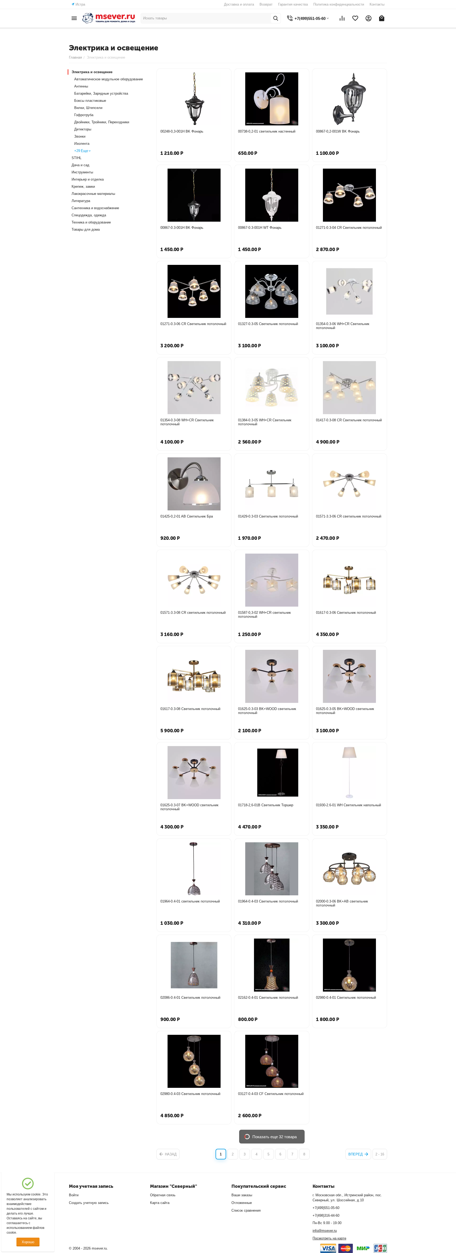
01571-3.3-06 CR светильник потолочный (348, 516)
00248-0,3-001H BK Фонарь (181, 131)
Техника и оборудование (91, 222)
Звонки (79, 136)
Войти (73, 1195)
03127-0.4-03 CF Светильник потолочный (271, 1094)
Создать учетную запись (89, 1203)
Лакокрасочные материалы (93, 194)
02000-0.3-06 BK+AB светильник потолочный (342, 903)
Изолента (81, 144)
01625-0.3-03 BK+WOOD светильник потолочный (267, 711)
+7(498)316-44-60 (326, 1215)
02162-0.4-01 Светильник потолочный (268, 998)
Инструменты (82, 172)
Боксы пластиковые (90, 101)
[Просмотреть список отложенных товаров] (355, 18)
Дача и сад (80, 165)
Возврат (266, 4)
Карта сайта (159, 1203)
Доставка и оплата (239, 4)
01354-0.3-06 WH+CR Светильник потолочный (342, 326)
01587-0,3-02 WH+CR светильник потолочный (264, 615)
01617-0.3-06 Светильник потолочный (346, 613)
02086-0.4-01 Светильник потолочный (190, 998)
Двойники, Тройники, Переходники (101, 122)
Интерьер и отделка (88, 179)
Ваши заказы (241, 1195)
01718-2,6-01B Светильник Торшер (265, 805)
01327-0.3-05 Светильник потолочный (268, 324)
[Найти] (275, 18)
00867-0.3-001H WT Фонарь (260, 228)
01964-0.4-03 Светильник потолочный (268, 901)
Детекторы (82, 129)
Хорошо (28, 1242)
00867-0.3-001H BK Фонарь (181, 228)
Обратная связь (163, 1195)
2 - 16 (379, 1154)
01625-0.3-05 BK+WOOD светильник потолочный (345, 711)
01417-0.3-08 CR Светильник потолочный (349, 420)
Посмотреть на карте (329, 1238)
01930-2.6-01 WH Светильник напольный (348, 805)
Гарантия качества (293, 4)
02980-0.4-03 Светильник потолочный (190, 1094)
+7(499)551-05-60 (326, 1208)
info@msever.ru (325, 1231)
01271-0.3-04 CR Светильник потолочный (349, 228)
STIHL (76, 158)
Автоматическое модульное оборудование (108, 79)
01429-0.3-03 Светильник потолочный (268, 516)
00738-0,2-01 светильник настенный (266, 131)
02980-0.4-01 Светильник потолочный (346, 998)
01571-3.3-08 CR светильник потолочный (193, 613)
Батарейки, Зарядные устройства (101, 93)
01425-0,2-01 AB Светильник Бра (186, 516)
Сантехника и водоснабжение (95, 208)
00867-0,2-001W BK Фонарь (338, 131)
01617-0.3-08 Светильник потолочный (190, 709)
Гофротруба (83, 115)
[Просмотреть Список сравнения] (342, 18)
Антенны (81, 86)
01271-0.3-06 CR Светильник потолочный (193, 324)
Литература (81, 201)
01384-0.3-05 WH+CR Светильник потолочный (264, 422)
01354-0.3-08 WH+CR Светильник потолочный (187, 422)
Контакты (377, 4)
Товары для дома (86, 229)
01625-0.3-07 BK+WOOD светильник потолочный (189, 807)
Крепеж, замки (83, 187)
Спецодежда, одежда (89, 215)
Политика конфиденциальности (338, 4)
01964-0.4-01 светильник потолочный (190, 901)
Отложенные (241, 1203)
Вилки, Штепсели (88, 108)
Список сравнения (246, 1210)
